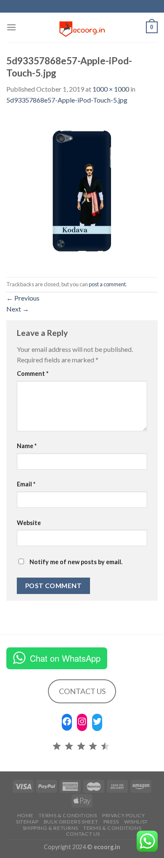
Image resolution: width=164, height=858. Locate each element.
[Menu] (11, 27)
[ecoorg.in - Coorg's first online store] (82, 27)
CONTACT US (82, 691)
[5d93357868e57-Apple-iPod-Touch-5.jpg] (82, 190)
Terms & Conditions (68, 815)
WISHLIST (136, 821)
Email (26, 484)
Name (27, 445)
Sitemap (27, 821)
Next (17, 309)
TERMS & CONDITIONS (112, 828)
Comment (32, 373)
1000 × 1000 (111, 89)
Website (29, 522)
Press (111, 821)
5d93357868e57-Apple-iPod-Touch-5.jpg (66, 100)
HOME (25, 815)
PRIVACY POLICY (123, 815)
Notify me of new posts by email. (75, 561)
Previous (23, 298)
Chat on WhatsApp (65, 658)
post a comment (107, 284)
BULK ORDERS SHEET (71, 821)
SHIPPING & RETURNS (50, 828)
